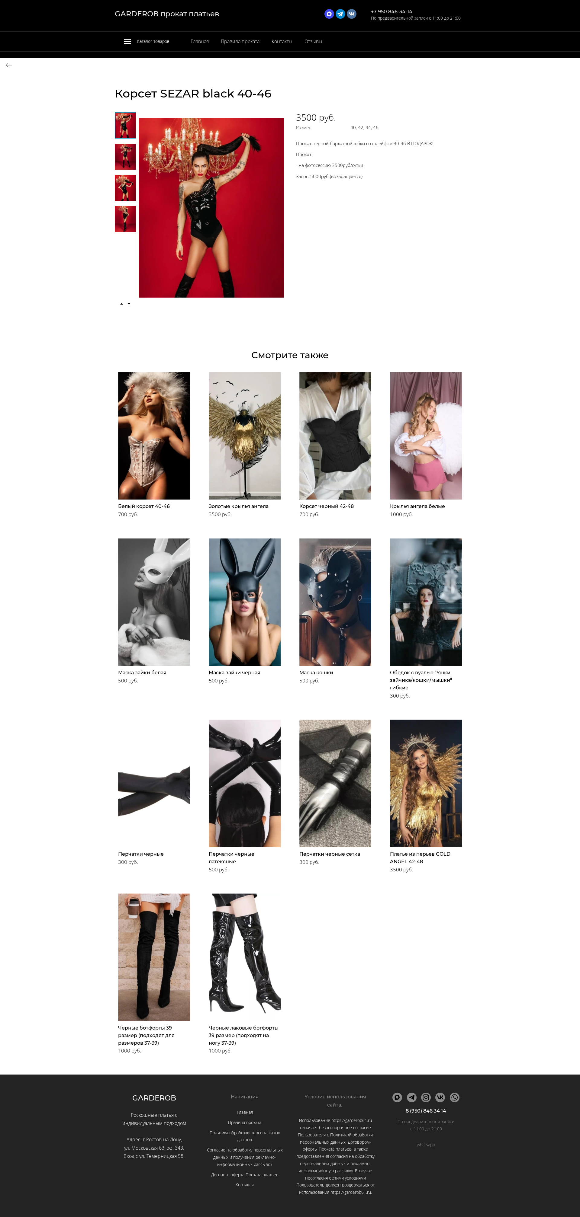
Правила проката (240, 41)
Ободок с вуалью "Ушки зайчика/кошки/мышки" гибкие (421, 680)
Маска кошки (316, 673)
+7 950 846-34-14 (391, 11)
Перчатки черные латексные (231, 857)
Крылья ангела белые (417, 506)
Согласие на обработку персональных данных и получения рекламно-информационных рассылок (245, 1157)
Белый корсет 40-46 (144, 506)
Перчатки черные (141, 854)
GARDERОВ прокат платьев (167, 13)
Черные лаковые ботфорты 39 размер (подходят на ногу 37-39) (244, 1035)
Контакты (282, 41)
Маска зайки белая (142, 673)
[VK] (440, 1097)
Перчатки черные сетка (329, 854)
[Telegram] (412, 1097)
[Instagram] (426, 1097)
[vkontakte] (351, 14)
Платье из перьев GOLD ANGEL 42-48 (420, 857)
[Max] (397, 1097)
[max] (329, 14)
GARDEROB (154, 1098)
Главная (200, 41)
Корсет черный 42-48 (326, 506)
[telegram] (340, 14)
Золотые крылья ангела (239, 506)
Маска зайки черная (234, 673)
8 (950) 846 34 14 (426, 1111)
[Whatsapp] (454, 1097)
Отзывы (313, 41)
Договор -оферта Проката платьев (245, 1174)
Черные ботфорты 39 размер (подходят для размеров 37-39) (146, 1035)
